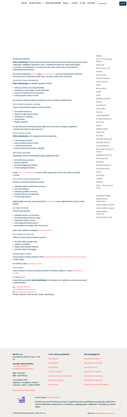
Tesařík (99, 178)
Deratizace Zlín (90, 367)
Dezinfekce (53, 367)
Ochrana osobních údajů (24, 390)
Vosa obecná (102, 82)
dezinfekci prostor (34, 263)
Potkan (99, 71)
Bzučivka (100, 162)
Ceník (74, 3)
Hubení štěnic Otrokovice (102, 200)
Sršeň (98, 92)
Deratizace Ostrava (93, 371)
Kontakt (91, 3)
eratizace (43, 324)
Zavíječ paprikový (103, 119)
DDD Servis (53, 384)
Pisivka (99, 102)
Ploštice (99, 182)
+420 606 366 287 (22, 287)
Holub (98, 125)
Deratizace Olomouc (93, 380)
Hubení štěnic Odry (104, 217)
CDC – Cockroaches (26, 172)
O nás (82, 3)
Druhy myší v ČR (103, 68)
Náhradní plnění (53, 3)
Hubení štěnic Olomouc (102, 212)
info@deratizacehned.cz (25, 289)
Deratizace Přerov (92, 358)
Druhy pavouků (102, 168)
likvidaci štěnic (50, 257)
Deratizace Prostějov (93, 376)
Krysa (98, 172)
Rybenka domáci (103, 98)
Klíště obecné (102, 158)
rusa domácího (48, 74)
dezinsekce (50, 201)
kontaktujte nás (70, 330)
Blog (65, 3)
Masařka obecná (103, 165)
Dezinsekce (53, 363)
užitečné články (45, 230)
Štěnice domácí (103, 78)
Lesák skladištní (103, 115)
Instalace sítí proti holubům (60, 376)
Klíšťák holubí (102, 129)
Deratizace (53, 358)
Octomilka (100, 108)
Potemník (100, 132)
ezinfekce (31, 324)
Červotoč (100, 175)
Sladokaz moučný (104, 155)
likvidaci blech (63, 257)
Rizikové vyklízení (56, 380)
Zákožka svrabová (104, 139)
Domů (24, 3)
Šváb (98, 85)
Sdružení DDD (53, 397)
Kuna (98, 95)
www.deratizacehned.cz (25, 292)
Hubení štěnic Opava (105, 208)
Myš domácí (101, 75)
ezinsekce (21, 324)
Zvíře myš (100, 65)
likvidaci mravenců (78, 257)
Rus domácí (101, 88)
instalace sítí (32, 326)
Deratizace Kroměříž (93, 363)
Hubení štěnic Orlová (105, 205)
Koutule (99, 135)
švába (34, 74)
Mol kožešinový (102, 146)
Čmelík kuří (101, 105)
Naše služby (35, 3)
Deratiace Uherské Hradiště (96, 384)
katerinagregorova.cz (104, 413)
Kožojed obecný (103, 142)
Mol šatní (100, 122)
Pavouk (99, 112)
